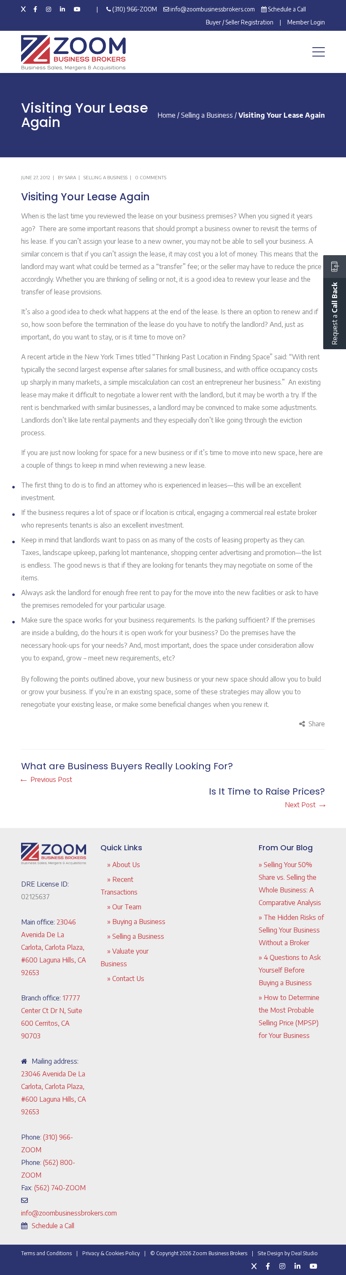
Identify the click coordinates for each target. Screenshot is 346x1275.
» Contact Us (125, 978)
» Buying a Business (136, 921)
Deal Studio (304, 1253)
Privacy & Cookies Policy (111, 1253)
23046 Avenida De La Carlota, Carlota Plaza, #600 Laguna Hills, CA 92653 (53, 947)
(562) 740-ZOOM (60, 1187)
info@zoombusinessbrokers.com (212, 9)
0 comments (150, 177)
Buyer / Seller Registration (239, 22)
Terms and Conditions (46, 1253)
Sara (70, 177)
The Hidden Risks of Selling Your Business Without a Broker (291, 930)
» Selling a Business (135, 936)
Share (316, 724)
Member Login (306, 22)
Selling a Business (207, 115)
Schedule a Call (287, 9)
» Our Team (124, 907)
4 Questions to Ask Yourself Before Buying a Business (290, 970)
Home (166, 115)
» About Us (123, 864)
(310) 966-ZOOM (134, 9)
